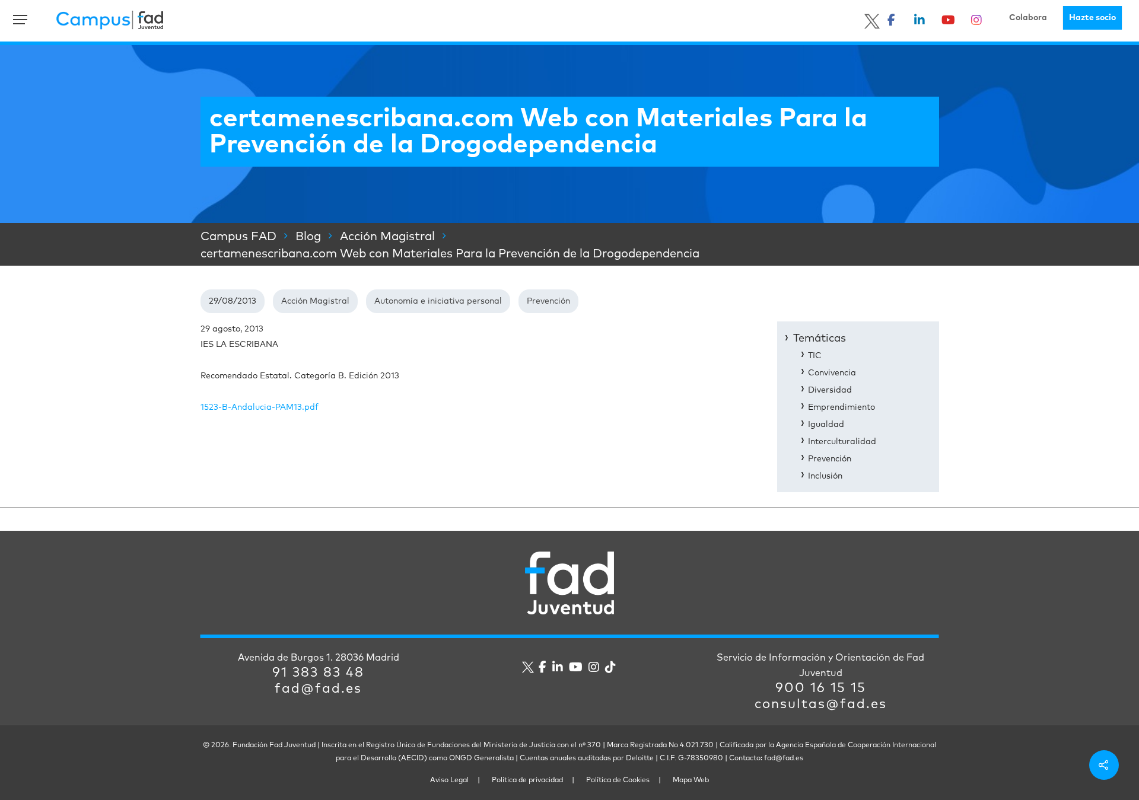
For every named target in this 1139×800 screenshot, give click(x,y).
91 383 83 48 (318, 673)
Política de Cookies (618, 780)
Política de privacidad (527, 780)
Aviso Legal (449, 780)
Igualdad (826, 424)
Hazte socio (1092, 18)
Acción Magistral (315, 301)
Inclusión (825, 476)
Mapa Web (691, 780)
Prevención (548, 301)
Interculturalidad (842, 442)
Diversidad (830, 390)
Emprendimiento (841, 407)
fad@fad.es (318, 689)
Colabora (1028, 18)
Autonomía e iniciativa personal (438, 301)
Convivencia (832, 373)
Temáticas (819, 338)
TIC (815, 356)
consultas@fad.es (821, 704)
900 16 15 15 (820, 688)
